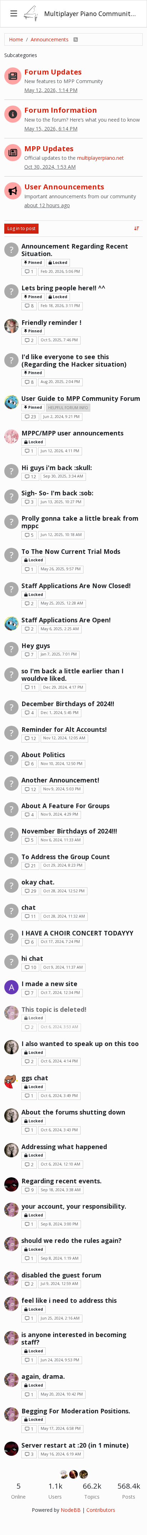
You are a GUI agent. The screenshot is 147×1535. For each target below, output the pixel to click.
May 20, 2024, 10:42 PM (62, 1394)
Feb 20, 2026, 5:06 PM (60, 271)
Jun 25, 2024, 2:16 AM (60, 1318)
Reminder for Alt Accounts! (64, 729)
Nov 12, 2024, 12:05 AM (64, 737)
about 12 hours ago (47, 205)
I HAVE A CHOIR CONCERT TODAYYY (77, 933)
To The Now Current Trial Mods (70, 551)
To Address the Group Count (65, 856)
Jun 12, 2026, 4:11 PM (60, 450)
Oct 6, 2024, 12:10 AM (60, 1164)
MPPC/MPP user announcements (72, 433)
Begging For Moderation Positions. (75, 1411)
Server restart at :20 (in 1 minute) (74, 1445)
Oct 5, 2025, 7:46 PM (59, 339)
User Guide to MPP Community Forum (80, 398)
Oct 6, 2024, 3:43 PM (59, 1129)
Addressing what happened (64, 1146)
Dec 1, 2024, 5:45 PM (59, 712)
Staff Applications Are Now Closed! (76, 585)
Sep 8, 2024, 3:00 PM (59, 1224)
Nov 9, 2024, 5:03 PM (62, 788)
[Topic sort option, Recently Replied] (137, 229)
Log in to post (21, 228)
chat (28, 907)
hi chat (32, 958)
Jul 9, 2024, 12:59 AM (59, 1283)
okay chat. (38, 882)
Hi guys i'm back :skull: (56, 467)
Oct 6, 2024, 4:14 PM (59, 1061)
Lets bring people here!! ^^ (63, 288)
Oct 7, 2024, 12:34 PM (60, 992)
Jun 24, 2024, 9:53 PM (60, 1359)
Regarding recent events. (61, 1181)
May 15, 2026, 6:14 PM (50, 128)
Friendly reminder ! (51, 322)
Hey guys (35, 645)
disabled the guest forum (61, 1275)
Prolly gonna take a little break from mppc (79, 522)
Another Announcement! (60, 780)
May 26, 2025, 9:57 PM (61, 568)
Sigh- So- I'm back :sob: (57, 493)
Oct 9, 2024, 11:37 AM (63, 967)
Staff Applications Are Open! (66, 620)
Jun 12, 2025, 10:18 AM (61, 534)
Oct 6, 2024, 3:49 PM (59, 1095)
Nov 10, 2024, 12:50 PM (61, 763)
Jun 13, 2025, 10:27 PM (61, 501)
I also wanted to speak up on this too (80, 1043)
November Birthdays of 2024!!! (69, 831)
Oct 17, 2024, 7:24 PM (60, 941)
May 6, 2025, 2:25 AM (60, 628)
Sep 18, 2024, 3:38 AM (61, 1189)
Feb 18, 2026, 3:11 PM (60, 305)
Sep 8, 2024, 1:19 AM (59, 1258)
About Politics (43, 754)
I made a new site (49, 983)
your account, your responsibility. (73, 1206)
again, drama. (43, 1376)
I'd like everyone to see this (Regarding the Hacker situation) (73, 360)
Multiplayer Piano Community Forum (90, 13)
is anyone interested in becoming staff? (73, 1338)
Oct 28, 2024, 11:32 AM (64, 916)
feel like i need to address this (69, 1300)
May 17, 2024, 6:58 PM (61, 1428)
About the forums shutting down (73, 1112)
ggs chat (34, 1078)
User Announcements (64, 187)
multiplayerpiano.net (100, 157)
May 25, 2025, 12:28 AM (62, 603)
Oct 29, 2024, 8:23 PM (62, 865)
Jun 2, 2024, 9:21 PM (61, 416)
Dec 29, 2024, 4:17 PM (63, 687)
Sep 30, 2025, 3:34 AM (63, 476)
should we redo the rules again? (71, 1240)
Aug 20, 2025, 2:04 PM (60, 381)
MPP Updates (49, 148)
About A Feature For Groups (65, 805)
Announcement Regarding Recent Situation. (74, 250)
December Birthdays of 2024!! (67, 703)
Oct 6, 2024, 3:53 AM (59, 1026)
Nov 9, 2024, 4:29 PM (59, 814)
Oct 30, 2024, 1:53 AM (50, 166)
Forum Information (60, 110)
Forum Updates (53, 72)
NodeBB (71, 1509)
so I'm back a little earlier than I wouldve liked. (72, 675)
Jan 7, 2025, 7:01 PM (59, 654)
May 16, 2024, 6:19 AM (61, 1454)
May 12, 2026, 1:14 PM (50, 90)
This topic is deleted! (53, 1009)
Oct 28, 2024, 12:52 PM (64, 890)
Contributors (100, 1509)
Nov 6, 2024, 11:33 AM (61, 839)
